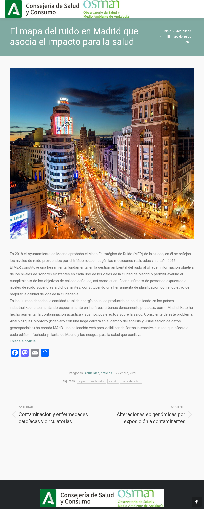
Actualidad (91, 373)
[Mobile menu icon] (196, 9)
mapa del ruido (131, 381)
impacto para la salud (92, 381)
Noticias (106, 373)
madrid (113, 381)
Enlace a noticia (23, 341)
